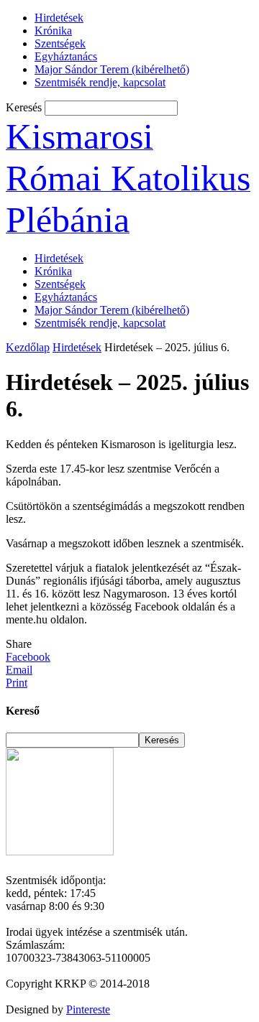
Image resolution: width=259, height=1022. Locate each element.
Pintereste (88, 1009)
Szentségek (60, 43)
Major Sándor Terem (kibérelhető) (112, 69)
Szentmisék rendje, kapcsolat (100, 82)
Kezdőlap (28, 347)
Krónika (53, 30)
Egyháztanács (66, 56)
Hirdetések (59, 17)
